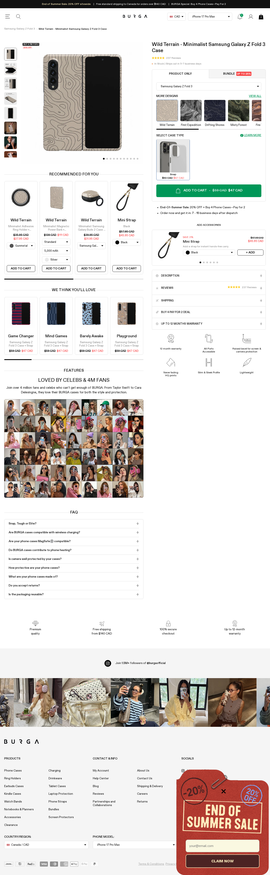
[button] (166, 58)
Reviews (98, 793)
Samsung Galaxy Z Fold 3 (19, 29)
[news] (239, 16)
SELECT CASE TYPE (170, 135)
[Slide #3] (114, 159)
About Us (143, 770)
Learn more (252, 135)
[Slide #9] (134, 159)
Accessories (12, 817)
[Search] (18, 16)
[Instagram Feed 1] (135, 702)
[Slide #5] (121, 159)
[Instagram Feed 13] (38, 702)
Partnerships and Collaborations (104, 803)
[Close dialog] (223, 791)
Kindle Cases (12, 793)
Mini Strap (126, 220)
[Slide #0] (104, 159)
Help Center (101, 778)
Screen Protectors (61, 817)
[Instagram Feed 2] (183, 702)
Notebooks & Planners (19, 809)
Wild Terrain (21, 220)
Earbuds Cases (14, 786)
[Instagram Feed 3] (232, 702)
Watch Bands (13, 801)
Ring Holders (12, 778)
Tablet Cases (57, 786)
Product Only (180, 73)
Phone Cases (13, 770)
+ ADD (250, 252)
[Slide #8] (131, 159)
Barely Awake (91, 336)
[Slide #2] (110, 159)
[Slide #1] (107, 159)
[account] (250, 16)
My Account (101, 770)
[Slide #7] (127, 159)
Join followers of (140, 663)
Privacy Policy (175, 864)
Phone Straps (58, 801)
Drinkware (55, 778)
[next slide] (10, 160)
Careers (142, 793)
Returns (142, 801)
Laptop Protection (61, 793)
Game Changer (21, 336)
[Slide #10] (137, 159)
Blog (96, 786)
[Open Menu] (7, 16)
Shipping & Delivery (150, 786)
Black (126, 226)
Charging (55, 770)
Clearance (11, 825)
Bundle (237, 73)
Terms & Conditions (151, 864)
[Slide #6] (124, 159)
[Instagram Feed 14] (86, 702)
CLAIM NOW (222, 861)
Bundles (54, 809)
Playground (127, 336)
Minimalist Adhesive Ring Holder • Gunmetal (21, 228)
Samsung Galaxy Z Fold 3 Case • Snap (21, 344)
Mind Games (56, 336)
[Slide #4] (117, 159)
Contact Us (144, 778)
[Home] (135, 16)
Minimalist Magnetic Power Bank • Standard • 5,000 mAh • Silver (56, 228)
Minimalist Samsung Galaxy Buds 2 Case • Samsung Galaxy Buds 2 (91, 228)
